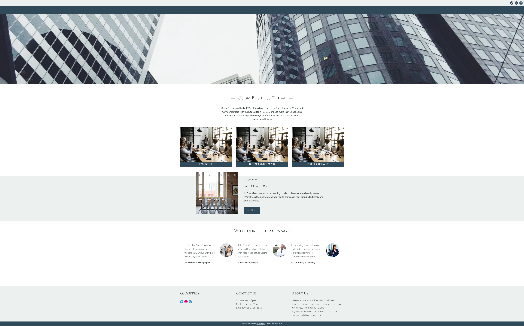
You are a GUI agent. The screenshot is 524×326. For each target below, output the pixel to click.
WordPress (261, 324)
